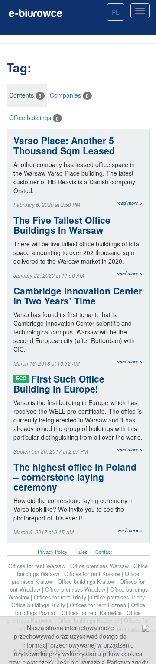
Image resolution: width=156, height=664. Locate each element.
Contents (25, 95)
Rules (81, 551)
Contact (103, 551)
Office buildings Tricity (39, 605)
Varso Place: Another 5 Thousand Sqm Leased (64, 145)
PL (115, 12)
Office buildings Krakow (87, 581)
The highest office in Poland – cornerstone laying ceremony (74, 477)
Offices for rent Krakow (93, 574)
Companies (69, 95)
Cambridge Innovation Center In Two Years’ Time (77, 296)
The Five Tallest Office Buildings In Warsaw (61, 225)
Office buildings (34, 117)
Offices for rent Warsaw (37, 566)
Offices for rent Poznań (99, 605)
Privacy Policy (53, 551)
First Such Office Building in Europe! (58, 384)
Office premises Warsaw (100, 566)
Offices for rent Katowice (93, 613)
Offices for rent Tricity (61, 597)
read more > (130, 202)
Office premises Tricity (118, 597)
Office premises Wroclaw (76, 589)
